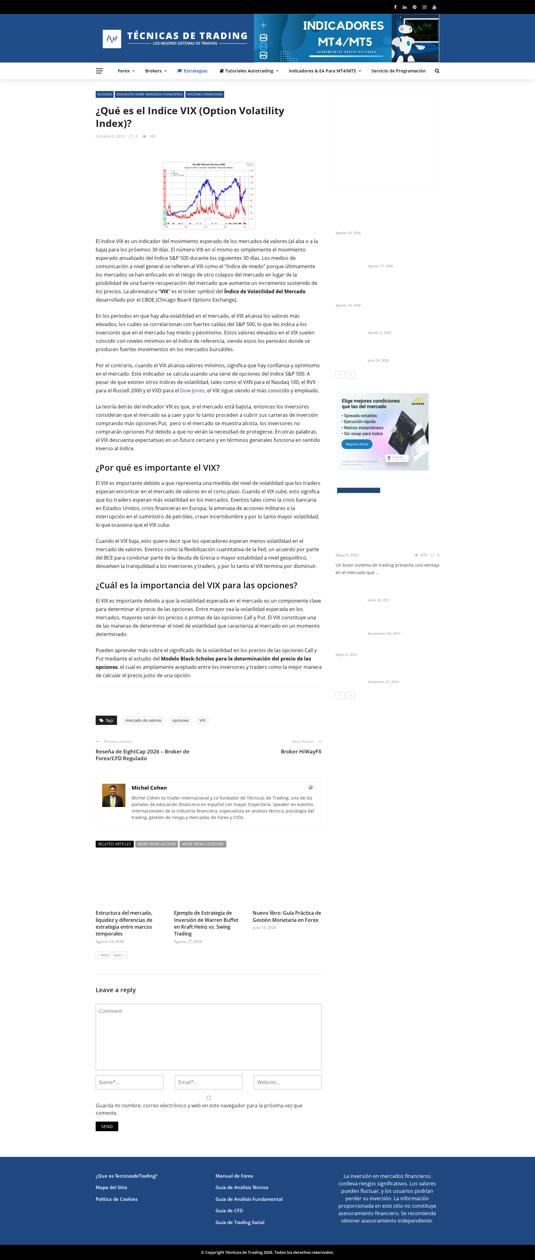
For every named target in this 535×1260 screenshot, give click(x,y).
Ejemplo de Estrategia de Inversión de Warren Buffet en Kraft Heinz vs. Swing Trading (206, 923)
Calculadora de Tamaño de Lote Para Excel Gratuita (403, 322)
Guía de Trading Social (239, 1222)
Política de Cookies (116, 1199)
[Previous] (340, 374)
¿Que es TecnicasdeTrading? (126, 1176)
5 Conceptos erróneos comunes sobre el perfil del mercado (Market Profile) (403, 620)
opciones (180, 720)
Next (118, 955)
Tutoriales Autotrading (248, 71)
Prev (105, 955)
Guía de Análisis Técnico (241, 1187)
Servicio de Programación (399, 71)
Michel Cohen (149, 787)
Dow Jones (192, 390)
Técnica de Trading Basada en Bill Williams (400, 589)
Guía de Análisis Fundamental (249, 1199)
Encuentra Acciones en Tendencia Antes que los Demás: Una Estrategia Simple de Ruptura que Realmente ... (401, 289)
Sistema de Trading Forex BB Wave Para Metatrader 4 (399, 671)
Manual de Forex (234, 1176)
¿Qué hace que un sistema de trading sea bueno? (380, 542)
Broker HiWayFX (301, 751)
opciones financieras (205, 94)
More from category (203, 844)
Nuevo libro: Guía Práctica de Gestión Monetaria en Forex (287, 916)
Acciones (104, 94)
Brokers (153, 71)
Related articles (114, 844)
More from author (157, 844)
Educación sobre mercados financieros (149, 94)
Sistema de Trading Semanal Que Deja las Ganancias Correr (402, 350)
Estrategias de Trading (359, 490)
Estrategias (195, 71)
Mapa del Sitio (111, 1187)
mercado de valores (143, 720)
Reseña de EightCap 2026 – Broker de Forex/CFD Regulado (142, 755)
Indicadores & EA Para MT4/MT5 (322, 71)
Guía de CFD (229, 1210)
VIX (202, 720)
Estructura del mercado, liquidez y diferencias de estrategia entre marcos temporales (124, 923)
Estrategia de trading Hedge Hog (371, 647)
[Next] (350, 374)
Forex (124, 71)
